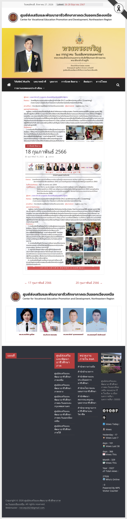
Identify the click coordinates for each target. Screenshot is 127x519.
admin (51, 156)
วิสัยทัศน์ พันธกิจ (22, 81)
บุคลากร (54, 81)
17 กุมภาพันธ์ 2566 (37, 283)
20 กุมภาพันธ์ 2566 (89, 283)
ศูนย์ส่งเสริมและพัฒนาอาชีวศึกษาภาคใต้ (62, 429)
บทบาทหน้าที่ (40, 81)
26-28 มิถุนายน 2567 (75, 4)
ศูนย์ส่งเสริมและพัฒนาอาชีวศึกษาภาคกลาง (62, 388)
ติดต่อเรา (88, 81)
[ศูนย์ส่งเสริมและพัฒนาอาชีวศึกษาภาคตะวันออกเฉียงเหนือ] (9, 85)
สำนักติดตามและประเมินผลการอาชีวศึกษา (86, 380)
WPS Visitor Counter (111, 489)
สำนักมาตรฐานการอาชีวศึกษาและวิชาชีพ (87, 411)
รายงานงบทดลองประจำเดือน (28, 88)
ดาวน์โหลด (101, 81)
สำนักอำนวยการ (85, 371)
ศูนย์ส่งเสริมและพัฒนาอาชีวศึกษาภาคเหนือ (62, 376)
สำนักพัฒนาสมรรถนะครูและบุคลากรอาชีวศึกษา (87, 399)
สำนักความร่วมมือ (86, 366)
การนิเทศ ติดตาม (69, 81)
